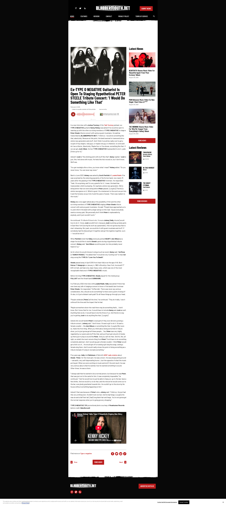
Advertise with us (147, 486)
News (72, 16)
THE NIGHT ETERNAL (147, 184)
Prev (75, 462)
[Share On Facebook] (112, 453)
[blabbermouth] (113, 10)
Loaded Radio (116, 175)
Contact (109, 16)
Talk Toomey (108, 125)
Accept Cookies (184, 502)
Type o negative (86, 453)
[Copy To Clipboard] (124, 453)
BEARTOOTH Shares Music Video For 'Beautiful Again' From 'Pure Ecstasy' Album (142, 72)
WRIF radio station (110, 355)
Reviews (96, 16)
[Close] (223, 502)
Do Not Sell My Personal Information (167, 502)
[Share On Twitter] (116, 453)
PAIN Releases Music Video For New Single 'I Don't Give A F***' (142, 101)
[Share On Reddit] (120, 453)
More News (98, 462)
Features (84, 16)
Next (121, 462)
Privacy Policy (123, 16)
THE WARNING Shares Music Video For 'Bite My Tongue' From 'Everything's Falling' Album (141, 128)
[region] (113, 502)
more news (142, 140)
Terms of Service (141, 16)
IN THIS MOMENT (148, 167)
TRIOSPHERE (147, 152)
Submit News (146, 8)
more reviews (142, 201)
